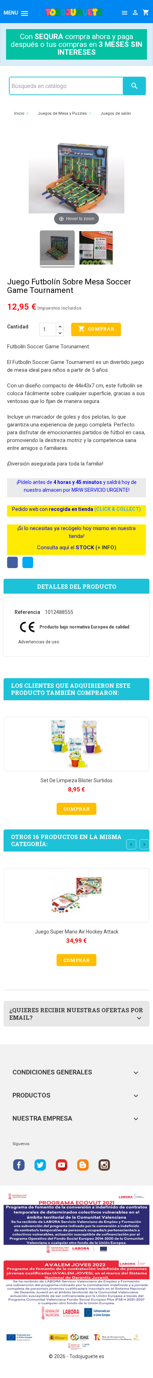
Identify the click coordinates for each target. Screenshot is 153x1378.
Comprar (96, 328)
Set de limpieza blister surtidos (76, 780)
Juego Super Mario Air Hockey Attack (76, 932)
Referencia (27, 612)
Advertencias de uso (38, 641)
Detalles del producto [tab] (76, 586)
